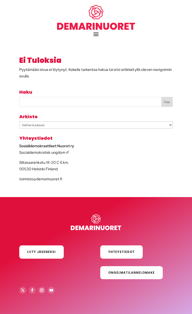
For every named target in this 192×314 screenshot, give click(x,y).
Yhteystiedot (121, 252)
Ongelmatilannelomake (131, 272)
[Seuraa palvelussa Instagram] (41, 290)
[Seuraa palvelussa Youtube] (51, 290)
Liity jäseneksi (41, 252)
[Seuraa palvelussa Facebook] (32, 290)
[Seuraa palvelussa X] (22, 290)
